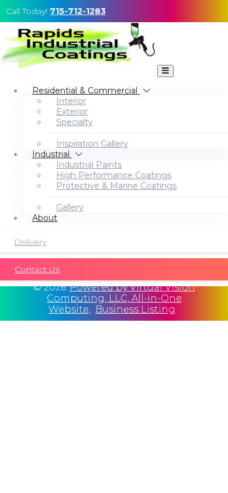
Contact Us (37, 269)
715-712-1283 (78, 11)
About (44, 218)
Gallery (70, 207)
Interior (71, 101)
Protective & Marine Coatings (116, 185)
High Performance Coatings (113, 175)
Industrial (52, 154)
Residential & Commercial (86, 90)
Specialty (74, 122)
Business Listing (135, 309)
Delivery (30, 241)
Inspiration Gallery (92, 143)
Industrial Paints (89, 164)
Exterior (72, 111)
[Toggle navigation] (165, 71)
